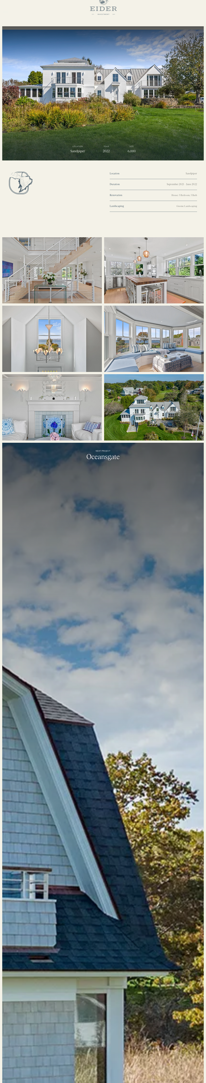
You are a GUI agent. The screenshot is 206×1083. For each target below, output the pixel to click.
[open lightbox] (52, 270)
